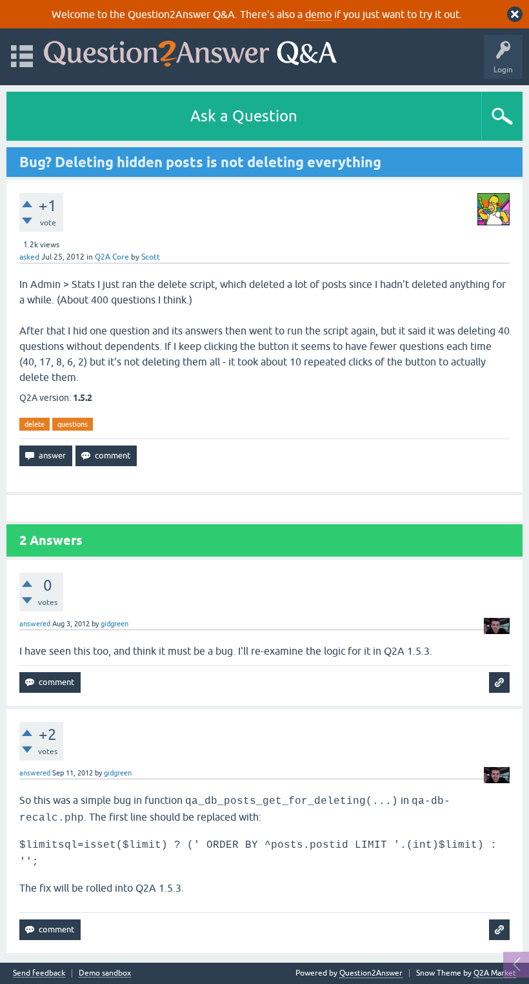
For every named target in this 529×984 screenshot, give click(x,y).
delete (35, 424)
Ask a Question (243, 116)
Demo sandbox (105, 973)
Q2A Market (495, 973)
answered (34, 624)
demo (318, 14)
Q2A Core (112, 256)
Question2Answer (371, 973)
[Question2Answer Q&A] (190, 51)
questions (72, 424)
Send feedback (39, 973)
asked (29, 256)
